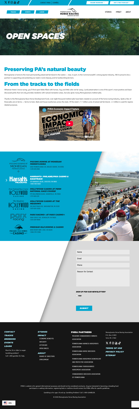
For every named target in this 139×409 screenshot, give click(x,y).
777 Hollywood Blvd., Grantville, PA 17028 (45, 194)
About (128, 12)
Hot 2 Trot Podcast (121, 2)
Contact (9, 332)
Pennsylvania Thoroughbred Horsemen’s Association (83, 368)
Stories (108, 12)
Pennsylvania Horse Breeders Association (83, 353)
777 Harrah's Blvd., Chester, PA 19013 (43, 182)
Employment (44, 360)
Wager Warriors (96, 2)
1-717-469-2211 (34, 196)
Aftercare (43, 345)
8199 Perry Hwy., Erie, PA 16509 (41, 230)
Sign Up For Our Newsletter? (91, 292)
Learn (8, 346)
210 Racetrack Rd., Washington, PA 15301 (44, 206)
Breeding (10, 339)
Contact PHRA (45, 3)
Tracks (8, 335)
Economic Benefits (46, 339)
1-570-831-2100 (35, 169)
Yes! (79, 296)
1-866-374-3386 (35, 232)
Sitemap (111, 355)
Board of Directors (47, 356)
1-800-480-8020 (35, 184)
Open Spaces (44, 348)
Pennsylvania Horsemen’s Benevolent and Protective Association (86, 360)
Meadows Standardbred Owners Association (84, 337)
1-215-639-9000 (35, 220)
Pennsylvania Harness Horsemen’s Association (85, 345)
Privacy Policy (115, 352)
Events (8, 343)
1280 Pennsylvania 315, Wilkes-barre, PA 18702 (47, 167)
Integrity (42, 342)
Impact (118, 12)
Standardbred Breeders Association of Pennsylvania (86, 375)
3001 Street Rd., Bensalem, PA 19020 (43, 217)
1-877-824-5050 (35, 208)
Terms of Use (114, 348)
